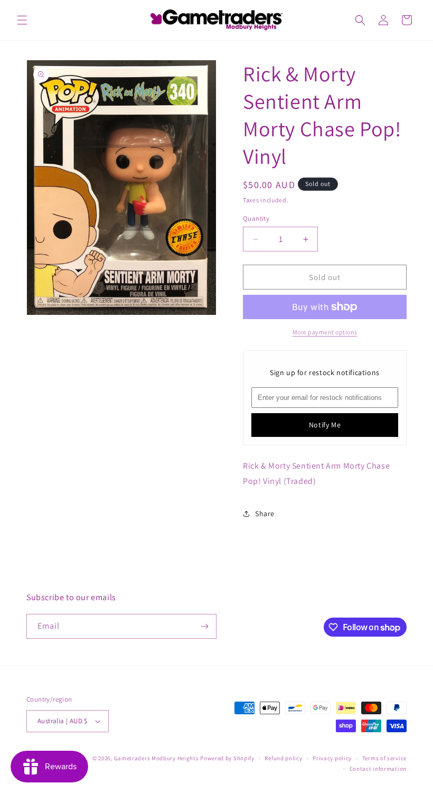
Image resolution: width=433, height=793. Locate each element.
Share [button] (265, 513)
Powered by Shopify (227, 758)
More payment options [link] (325, 332)
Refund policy (283, 758)
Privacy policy (332, 758)
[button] (22, 20)
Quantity (256, 218)
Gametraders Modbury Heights (156, 758)
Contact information (378, 768)
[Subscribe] (204, 626)
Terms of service (384, 758)
